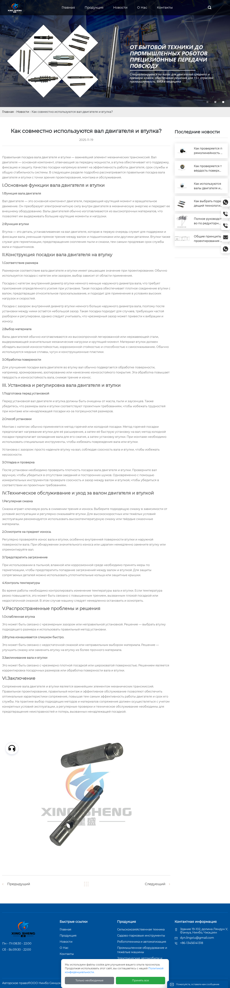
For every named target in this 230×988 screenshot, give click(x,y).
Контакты (67, 954)
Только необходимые (89, 980)
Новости (22, 111)
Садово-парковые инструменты (141, 935)
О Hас (64, 948)
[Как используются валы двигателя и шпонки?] (182, 185)
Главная (8, 111)
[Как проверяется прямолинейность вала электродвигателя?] (182, 150)
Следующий (155, 884)
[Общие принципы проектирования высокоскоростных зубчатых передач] (182, 238)
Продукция (68, 935)
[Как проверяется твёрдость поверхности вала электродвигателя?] (182, 168)
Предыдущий (18, 884)
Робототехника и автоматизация (141, 941)
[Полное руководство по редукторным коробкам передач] (182, 221)
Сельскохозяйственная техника (141, 929)
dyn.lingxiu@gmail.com (197, 937)
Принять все (140, 980)
